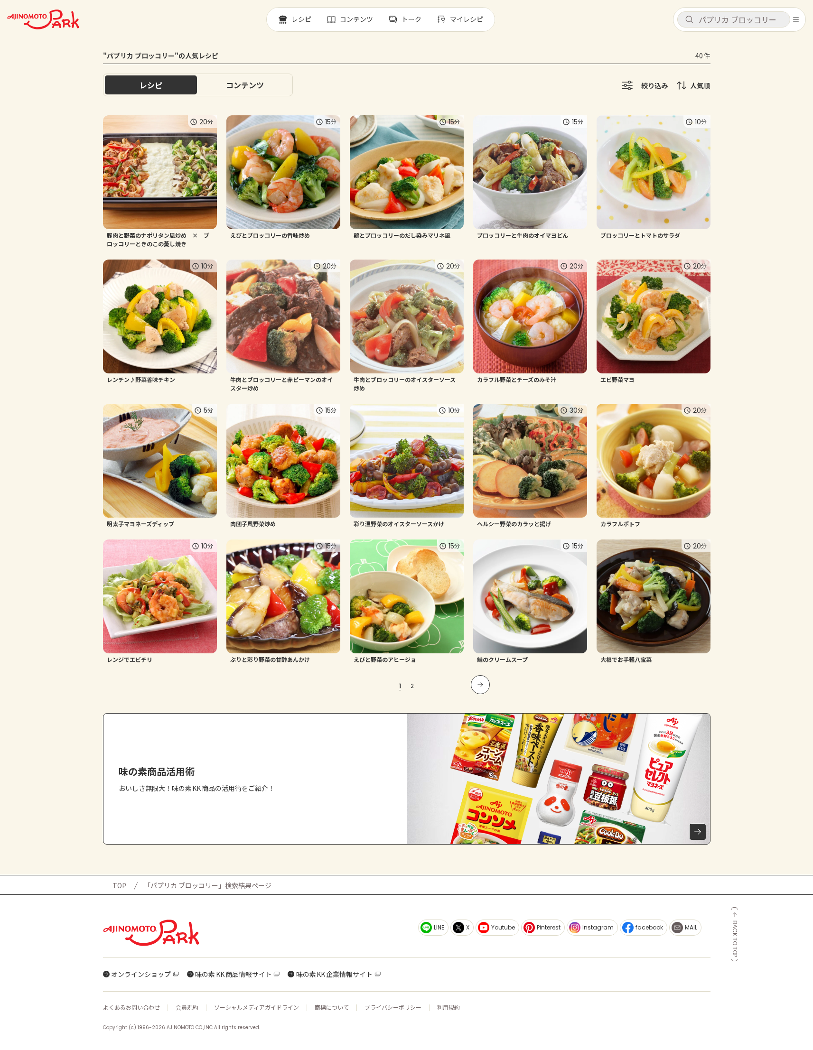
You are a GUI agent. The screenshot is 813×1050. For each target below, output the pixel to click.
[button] (733, 19)
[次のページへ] (480, 684)
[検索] (689, 20)
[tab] (245, 84)
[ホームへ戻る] (43, 19)
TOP (119, 885)
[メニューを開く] (796, 19)
